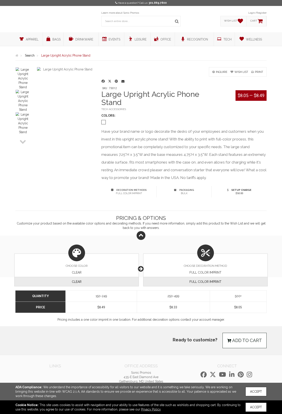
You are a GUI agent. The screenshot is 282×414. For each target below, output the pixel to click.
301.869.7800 (158, 2)
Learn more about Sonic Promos (120, 12)
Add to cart (246, 340)
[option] (22, 78)
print (259, 72)
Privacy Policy (151, 409)
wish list (241, 72)
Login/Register (257, 12)
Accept (256, 391)
